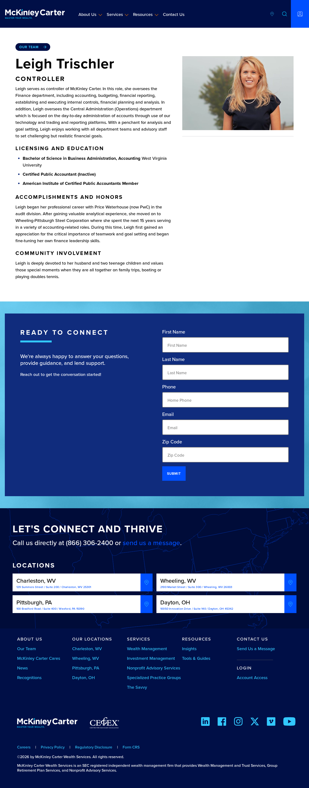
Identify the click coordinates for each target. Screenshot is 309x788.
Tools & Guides (196, 658)
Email (168, 414)
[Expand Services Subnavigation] (127, 15)
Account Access (252, 677)
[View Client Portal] (300, 14)
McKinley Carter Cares (38, 658)
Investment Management (151, 658)
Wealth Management (147, 649)
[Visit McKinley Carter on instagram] (238, 722)
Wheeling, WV (85, 658)
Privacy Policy (53, 747)
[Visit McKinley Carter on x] (254, 722)
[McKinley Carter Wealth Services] (35, 14)
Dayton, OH (83, 677)
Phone (169, 387)
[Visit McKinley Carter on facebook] (222, 722)
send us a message (151, 543)
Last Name (173, 359)
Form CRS (131, 747)
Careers (23, 747)
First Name (173, 332)
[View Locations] (272, 14)
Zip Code (172, 442)
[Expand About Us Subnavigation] (100, 15)
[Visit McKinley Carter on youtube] (289, 722)
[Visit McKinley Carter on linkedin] (205, 722)
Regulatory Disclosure (93, 747)
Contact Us (173, 14)
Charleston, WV (87, 649)
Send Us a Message (256, 649)
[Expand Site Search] (284, 14)
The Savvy (137, 687)
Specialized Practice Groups (154, 677)
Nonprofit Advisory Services (153, 668)
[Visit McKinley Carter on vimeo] (271, 722)
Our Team (29, 47)
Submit (174, 473)
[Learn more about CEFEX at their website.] (104, 725)
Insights (189, 649)
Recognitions (29, 677)
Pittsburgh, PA (85, 668)
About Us (87, 14)
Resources (143, 14)
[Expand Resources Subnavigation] (156, 15)
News (22, 668)
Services (115, 14)
